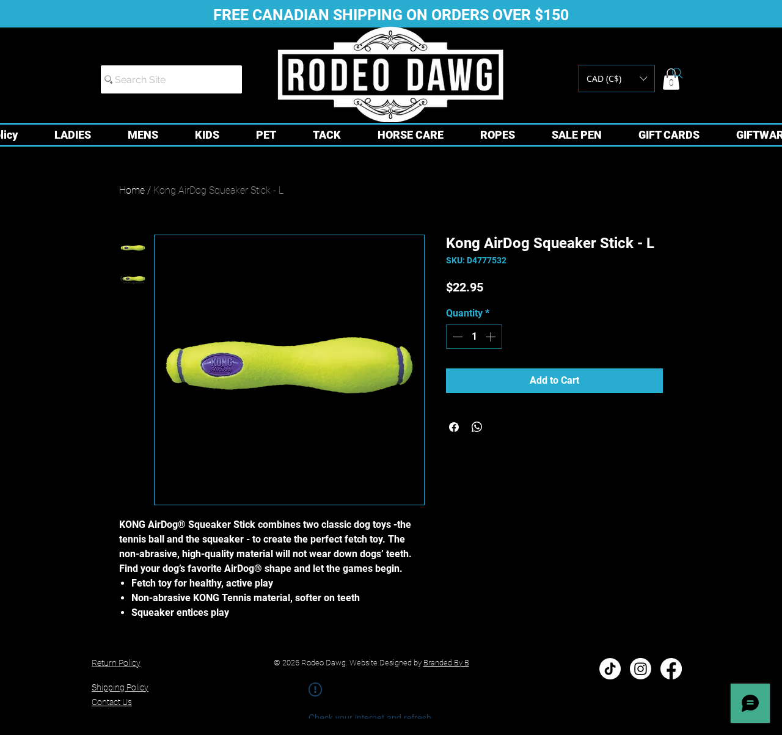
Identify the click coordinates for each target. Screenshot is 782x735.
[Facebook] (671, 668)
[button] (617, 78)
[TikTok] (610, 668)
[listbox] (617, 78)
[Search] (677, 73)
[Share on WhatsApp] (477, 427)
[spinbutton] (474, 336)
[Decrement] (456, 336)
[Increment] (491, 336)
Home (132, 190)
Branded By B (446, 662)
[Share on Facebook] (454, 427)
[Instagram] (640, 668)
